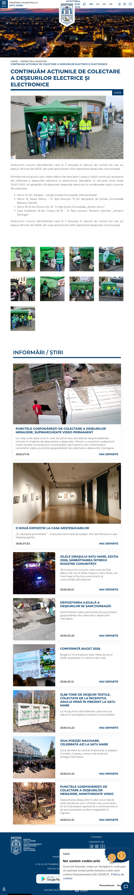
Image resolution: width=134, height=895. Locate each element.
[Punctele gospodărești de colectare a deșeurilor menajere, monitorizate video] (34, 803)
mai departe (108, 454)
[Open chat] (126, 887)
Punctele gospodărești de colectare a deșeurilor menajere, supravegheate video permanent (61, 430)
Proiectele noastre (33, 61)
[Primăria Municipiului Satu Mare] (67, 14)
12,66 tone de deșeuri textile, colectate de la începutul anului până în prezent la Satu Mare (87, 700)
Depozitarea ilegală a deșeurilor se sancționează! (85, 604)
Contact (96, 836)
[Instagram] (125, 4)
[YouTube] (130, 4)
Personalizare (107, 885)
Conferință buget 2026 (80, 648)
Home (14, 61)
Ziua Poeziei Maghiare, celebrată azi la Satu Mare (84, 742)
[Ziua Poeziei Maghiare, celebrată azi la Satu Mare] (34, 757)
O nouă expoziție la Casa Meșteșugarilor (52, 528)
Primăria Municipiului (23, 4)
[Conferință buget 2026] (34, 665)
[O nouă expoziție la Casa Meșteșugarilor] (67, 493)
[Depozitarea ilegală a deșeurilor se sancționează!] (34, 619)
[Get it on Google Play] (51, 877)
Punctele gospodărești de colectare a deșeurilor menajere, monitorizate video (87, 790)
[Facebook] (119, 4)
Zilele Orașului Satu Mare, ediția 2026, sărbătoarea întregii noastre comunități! (89, 560)
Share (117, 92)
